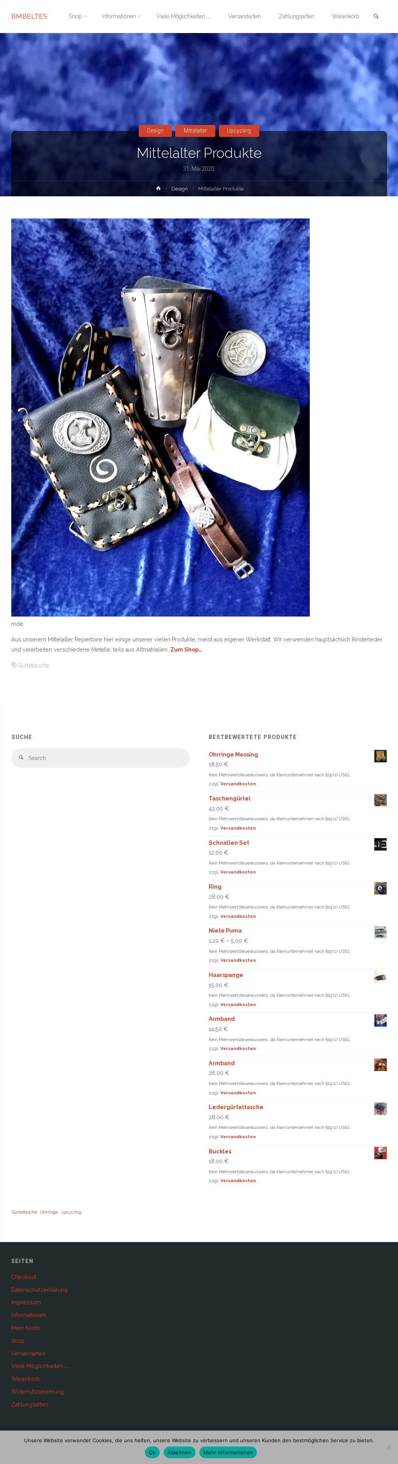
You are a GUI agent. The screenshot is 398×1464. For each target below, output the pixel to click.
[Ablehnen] (388, 1447)
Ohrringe (49, 1212)
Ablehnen (180, 1452)
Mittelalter (195, 131)
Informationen (28, 1315)
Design (155, 131)
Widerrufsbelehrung (37, 1392)
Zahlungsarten (29, 1404)
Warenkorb (25, 1379)
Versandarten (28, 1353)
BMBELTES (29, 16)
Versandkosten (238, 783)
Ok (152, 1452)
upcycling (71, 1212)
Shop (17, 1341)
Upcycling (239, 131)
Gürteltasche (33, 665)
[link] (376, 17)
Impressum (26, 1302)
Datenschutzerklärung (39, 1290)
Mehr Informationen (228, 1452)
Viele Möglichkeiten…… (39, 1366)
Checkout (23, 1277)
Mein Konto (25, 1328)
